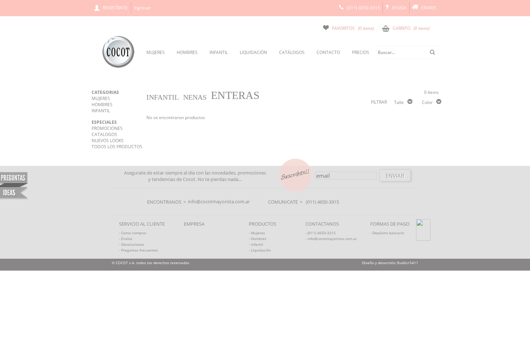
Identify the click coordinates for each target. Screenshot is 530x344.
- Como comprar (132, 232)
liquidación (253, 52)
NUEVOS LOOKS (108, 140)
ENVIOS (428, 8)
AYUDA (399, 8)
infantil (218, 52)
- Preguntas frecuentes (138, 250)
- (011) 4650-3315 (320, 232)
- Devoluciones (131, 244)
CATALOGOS (104, 134)
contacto (328, 52)
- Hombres (257, 238)
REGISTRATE (115, 8)
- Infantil (256, 244)
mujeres (155, 52)
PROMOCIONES (107, 128)
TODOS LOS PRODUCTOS (117, 147)
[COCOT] (118, 66)
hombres (187, 52)
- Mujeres (257, 232)
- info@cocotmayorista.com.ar (331, 238)
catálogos (292, 52)
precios (360, 52)
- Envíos (125, 238)
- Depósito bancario (387, 232)
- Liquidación (260, 250)
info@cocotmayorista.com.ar (219, 201)
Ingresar (142, 8)
